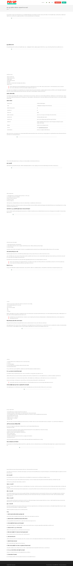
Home (8, 9)
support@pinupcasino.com (43, 127)
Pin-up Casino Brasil (49, 564)
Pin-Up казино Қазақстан (62, 564)
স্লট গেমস (43, 2)
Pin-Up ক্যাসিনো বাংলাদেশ (55, 564)
